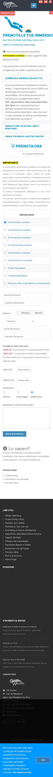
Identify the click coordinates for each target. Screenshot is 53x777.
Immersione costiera (19, 222)
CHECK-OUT (8, 380)
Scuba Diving (11, 475)
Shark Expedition (17, 268)
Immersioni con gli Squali (17, 548)
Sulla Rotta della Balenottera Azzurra (23, 534)
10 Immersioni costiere (20, 245)
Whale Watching (13, 516)
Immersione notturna (19, 253)
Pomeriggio (22, 397)
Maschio (38, 313)
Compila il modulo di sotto (23, 78)
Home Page (11, 559)
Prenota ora (7, 13)
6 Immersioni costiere (19, 237)
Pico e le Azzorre (13, 556)
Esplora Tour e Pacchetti (14, 659)
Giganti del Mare (13, 537)
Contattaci (9, 674)
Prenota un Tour (10, 643)
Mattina (6, 397)
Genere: (7, 313)
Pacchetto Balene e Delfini (18, 545)
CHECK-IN (7, 370)
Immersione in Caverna (20, 260)
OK (43, 760)
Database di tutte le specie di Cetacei (19, 627)
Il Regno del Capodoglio (16, 541)
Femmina (25, 313)
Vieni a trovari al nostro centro (24, 136)
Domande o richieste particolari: (18, 405)
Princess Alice (11, 483)
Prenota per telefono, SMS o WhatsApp (22, 127)
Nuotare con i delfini (14, 523)
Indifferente (36, 397)
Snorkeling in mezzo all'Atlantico (20, 530)
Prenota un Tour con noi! (16, 526)
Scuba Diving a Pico (14, 519)
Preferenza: (8, 388)
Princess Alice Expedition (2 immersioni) (29, 283)
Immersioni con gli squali (17, 479)
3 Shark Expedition (17, 275)
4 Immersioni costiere (19, 230)
